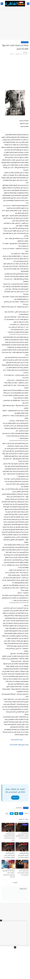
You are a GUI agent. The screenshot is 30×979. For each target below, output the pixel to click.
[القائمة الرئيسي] (28, 3)
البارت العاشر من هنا (17, 739)
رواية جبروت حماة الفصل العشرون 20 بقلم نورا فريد (23, 873)
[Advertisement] (15, 24)
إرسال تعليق (23, 888)
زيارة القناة (15, 797)
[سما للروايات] (15, 3)
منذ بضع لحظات (24, 832)
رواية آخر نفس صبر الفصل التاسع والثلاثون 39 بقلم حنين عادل (22, 836)
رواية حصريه (24, 42)
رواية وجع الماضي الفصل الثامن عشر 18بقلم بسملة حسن (9, 855)
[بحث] (2, 3)
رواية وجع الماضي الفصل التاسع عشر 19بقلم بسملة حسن (23, 855)
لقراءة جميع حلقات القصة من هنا (19, 745)
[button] (21, 813)
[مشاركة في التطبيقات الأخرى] (7, 813)
